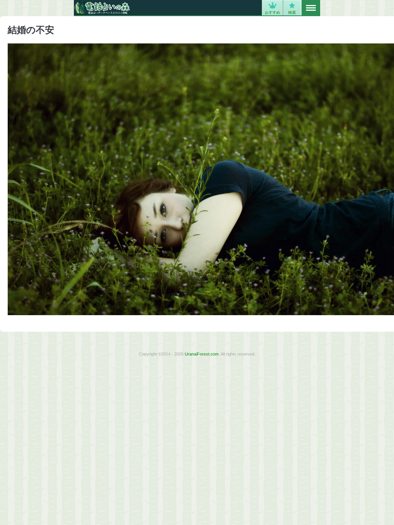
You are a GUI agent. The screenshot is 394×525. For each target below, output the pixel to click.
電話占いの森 (102, 7)
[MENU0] (311, 8)
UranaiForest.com (202, 354)
